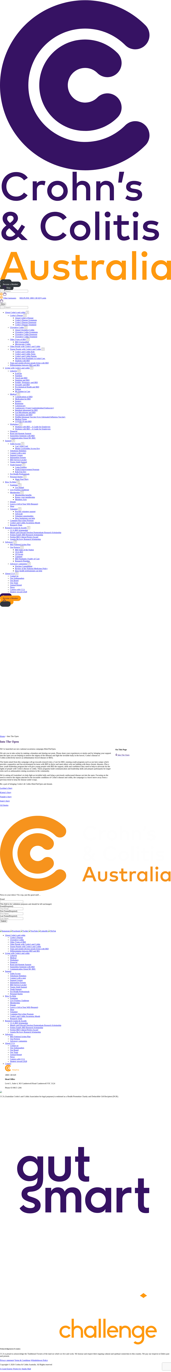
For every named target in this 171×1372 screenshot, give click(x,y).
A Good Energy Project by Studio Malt (15, 1369)
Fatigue (18, 389)
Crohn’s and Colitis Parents (26, 356)
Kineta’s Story (5, 792)
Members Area (21, 499)
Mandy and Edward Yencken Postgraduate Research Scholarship (35, 532)
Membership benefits (23, 495)
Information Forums (18, 457)
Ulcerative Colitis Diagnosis (26, 334)
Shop (8, 288)
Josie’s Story (5, 801)
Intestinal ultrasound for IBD (26, 410)
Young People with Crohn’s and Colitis (25, 349)
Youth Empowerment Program (27, 469)
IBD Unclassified (22, 342)
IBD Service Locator (18, 460)
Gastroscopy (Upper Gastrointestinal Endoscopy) (34, 408)
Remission (19, 403)
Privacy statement (7, 1360)
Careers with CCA (17, 589)
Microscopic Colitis (23, 344)
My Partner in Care (22, 391)
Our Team (14, 583)
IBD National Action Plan (20, 544)
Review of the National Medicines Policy (31, 568)
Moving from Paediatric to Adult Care (30, 358)
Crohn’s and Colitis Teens (25, 354)
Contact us (14, 576)
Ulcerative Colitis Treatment (26, 337)
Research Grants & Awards (16, 528)
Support (8, 441)
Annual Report (16, 585)
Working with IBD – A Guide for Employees (33, 429)
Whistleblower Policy (39, 1360)
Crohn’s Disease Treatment (25, 325)
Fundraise (14, 485)
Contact (8, 1064)
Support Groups (16, 455)
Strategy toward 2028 (18, 592)
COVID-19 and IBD (23, 421)
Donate (13, 502)
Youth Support (16, 465)
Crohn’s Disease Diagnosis (25, 322)
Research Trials (16, 525)
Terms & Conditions (22, 1360)
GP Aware (19, 554)
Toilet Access (15, 444)
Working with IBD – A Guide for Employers (32, 427)
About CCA (10, 573)
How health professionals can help (28, 571)
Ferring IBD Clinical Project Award (24, 537)
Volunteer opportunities (24, 516)
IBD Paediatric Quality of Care (27, 559)
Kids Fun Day (20, 472)
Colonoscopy (20, 406)
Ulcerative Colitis (17, 327)
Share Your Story (22, 479)
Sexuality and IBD (22, 385)
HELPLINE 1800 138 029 (30, 298)
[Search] (2, 290)
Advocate (19, 514)
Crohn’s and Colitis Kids (25, 352)
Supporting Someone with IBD (22, 436)
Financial (13, 431)
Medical (13, 394)
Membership (15, 492)
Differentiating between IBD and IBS (25, 365)
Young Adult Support (18, 462)
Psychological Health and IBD (27, 387)
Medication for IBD (23, 399)
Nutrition (18, 376)
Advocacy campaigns (18, 564)
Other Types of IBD (18, 339)
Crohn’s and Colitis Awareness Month (25, 523)
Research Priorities (22, 561)
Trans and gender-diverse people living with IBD (29, 363)
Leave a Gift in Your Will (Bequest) (24, 504)
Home (2, 736)
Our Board (14, 580)
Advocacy (9, 542)
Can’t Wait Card (21, 446)
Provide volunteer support (25, 511)
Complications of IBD (24, 397)
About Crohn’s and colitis (15, 312)
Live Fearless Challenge (19, 490)
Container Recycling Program (22, 520)
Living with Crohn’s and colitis (17, 368)
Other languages (9, 298)
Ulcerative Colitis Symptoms (26, 332)
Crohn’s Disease (16, 315)
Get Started (19, 487)
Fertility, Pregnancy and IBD (26, 382)
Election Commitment (23, 566)
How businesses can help (25, 518)
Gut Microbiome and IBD (25, 412)
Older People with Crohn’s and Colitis (25, 346)
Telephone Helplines (18, 451)
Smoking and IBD (22, 380)
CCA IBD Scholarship (19, 530)
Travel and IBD (21, 378)
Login (43, 298)
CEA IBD (19, 552)
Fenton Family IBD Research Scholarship (26, 535)
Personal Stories (16, 477)
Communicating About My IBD (23, 438)
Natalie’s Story (6, 797)
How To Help (10, 482)
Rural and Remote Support (20, 433)
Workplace (14, 424)
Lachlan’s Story (6, 788)
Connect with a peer (18, 453)
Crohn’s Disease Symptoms (26, 320)
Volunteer (14, 509)
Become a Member (10, 284)
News (12, 587)
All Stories (4, 805)
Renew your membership (25, 497)
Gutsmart (18, 556)
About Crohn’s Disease (24, 318)
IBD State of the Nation (24, 550)
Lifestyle (13, 371)
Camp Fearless (21, 467)
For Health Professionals (19, 474)
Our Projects (15, 547)
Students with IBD (22, 361)
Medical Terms (21, 419)
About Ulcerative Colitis (24, 330)
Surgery (18, 401)
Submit (3, 921)
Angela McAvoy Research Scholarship (25, 539)
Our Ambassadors (17, 578)
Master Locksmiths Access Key (27, 448)
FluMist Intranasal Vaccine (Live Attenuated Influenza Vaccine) (40, 417)
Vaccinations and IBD (23, 415)
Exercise (18, 373)
